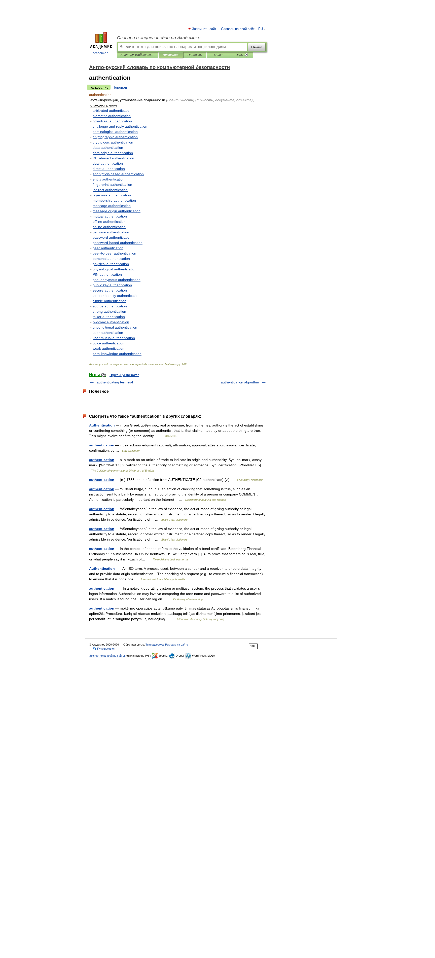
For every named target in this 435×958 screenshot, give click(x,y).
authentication (101, 445)
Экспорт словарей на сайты (107, 655)
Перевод (120, 87)
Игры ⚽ (242, 55)
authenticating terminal (115, 382)
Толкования (170, 55)
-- (114, 253)
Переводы (195, 55)
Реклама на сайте (176, 644)
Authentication (102, 425)
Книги (218, 55)
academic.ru (101, 53)
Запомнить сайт (204, 29)
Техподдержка (155, 644)
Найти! (256, 47)
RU (260, 29)
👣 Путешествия (104, 648)
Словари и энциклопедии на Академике (158, 37)
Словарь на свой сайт (238, 29)
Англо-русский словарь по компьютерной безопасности (138, 55)
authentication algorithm (240, 382)
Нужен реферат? (124, 375)
